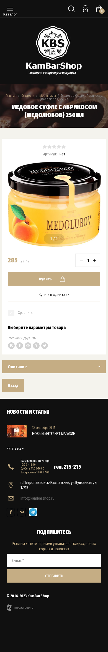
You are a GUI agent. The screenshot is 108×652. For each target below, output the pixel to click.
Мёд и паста (47, 95)
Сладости (27, 95)
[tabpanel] (54, 204)
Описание (17, 367)
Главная (11, 95)
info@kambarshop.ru (37, 498)
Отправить (54, 575)
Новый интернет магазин (53, 433)
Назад (13, 385)
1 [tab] (51, 238)
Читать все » (15, 448)
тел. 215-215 (67, 466)
